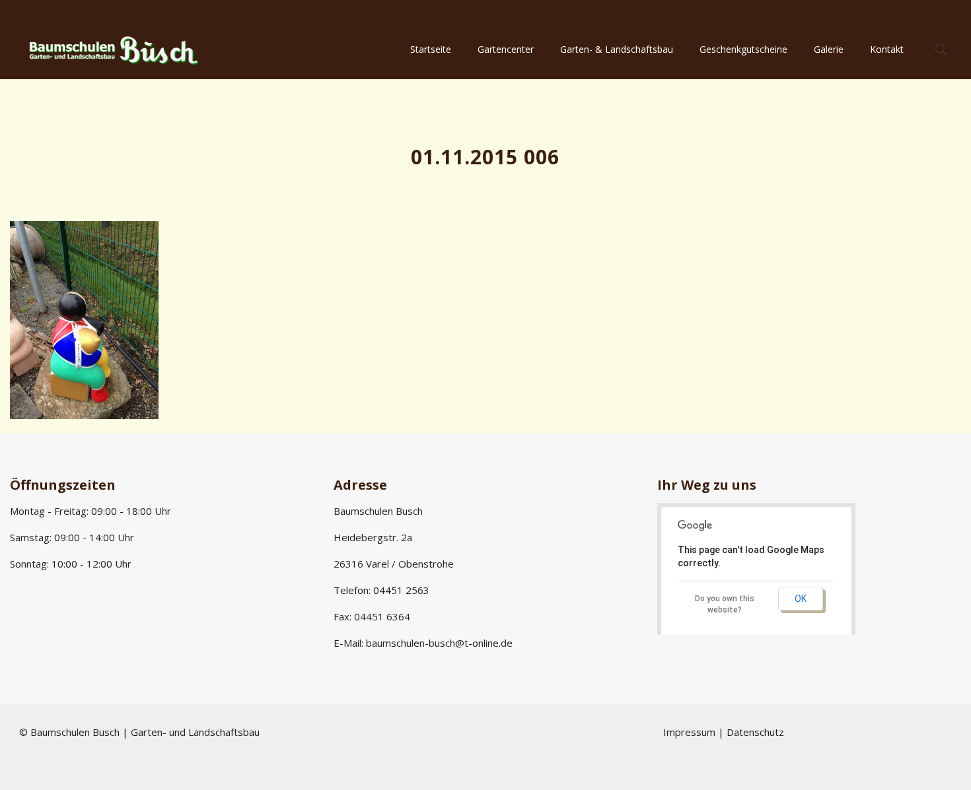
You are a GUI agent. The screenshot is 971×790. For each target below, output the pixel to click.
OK (801, 598)
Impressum (689, 732)
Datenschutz (755, 732)
